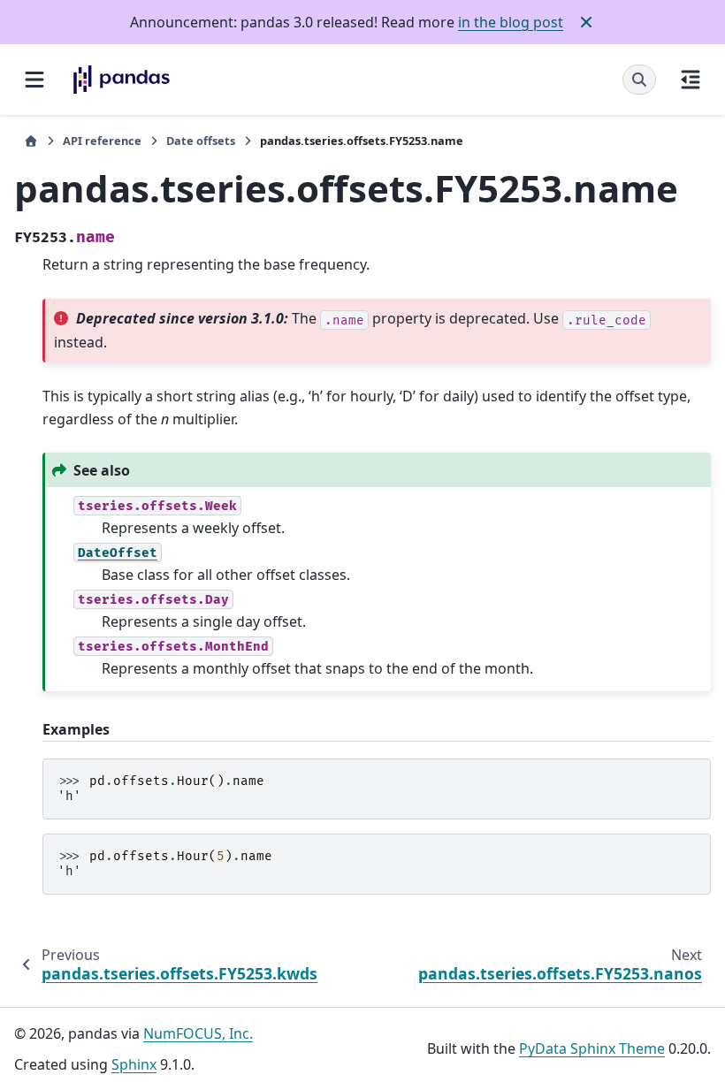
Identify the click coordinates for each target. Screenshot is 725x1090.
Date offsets (200, 141)
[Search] (639, 80)
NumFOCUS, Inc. (198, 1033)
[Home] (31, 141)
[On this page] (690, 80)
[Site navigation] (34, 80)
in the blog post (510, 22)
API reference (102, 141)
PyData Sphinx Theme (592, 1048)
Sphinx (133, 1064)
